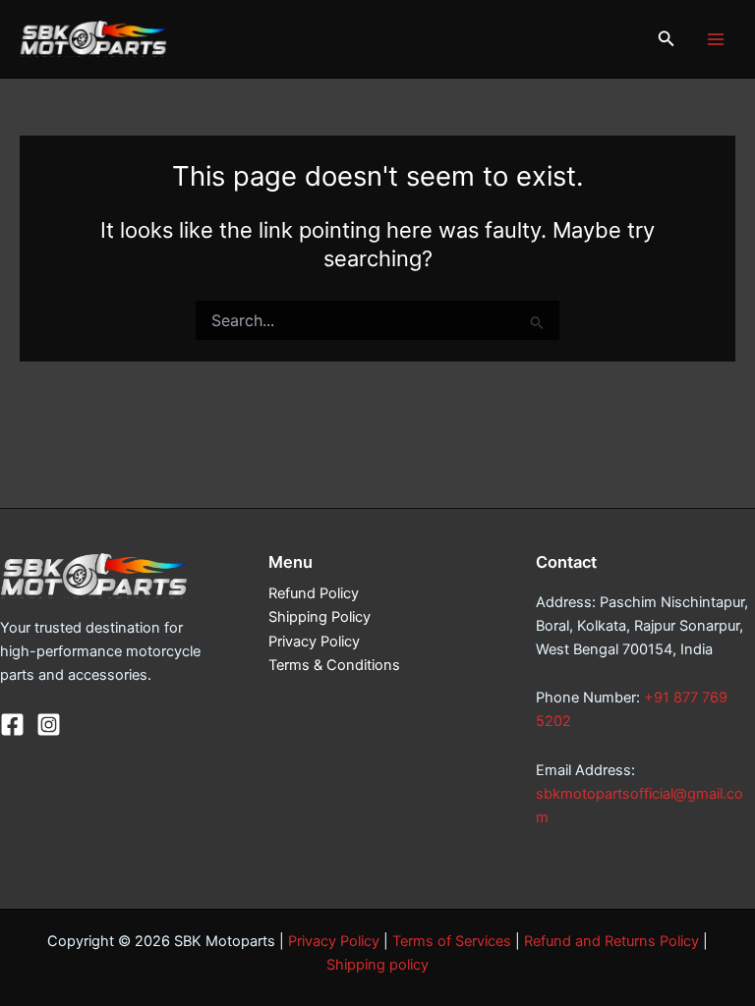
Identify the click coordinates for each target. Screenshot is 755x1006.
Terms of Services (451, 941)
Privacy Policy (314, 641)
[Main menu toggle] (715, 38)
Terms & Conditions (334, 665)
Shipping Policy (319, 617)
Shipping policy (377, 965)
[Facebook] (12, 724)
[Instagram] (48, 724)
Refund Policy (313, 593)
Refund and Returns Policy (611, 941)
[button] (666, 39)
